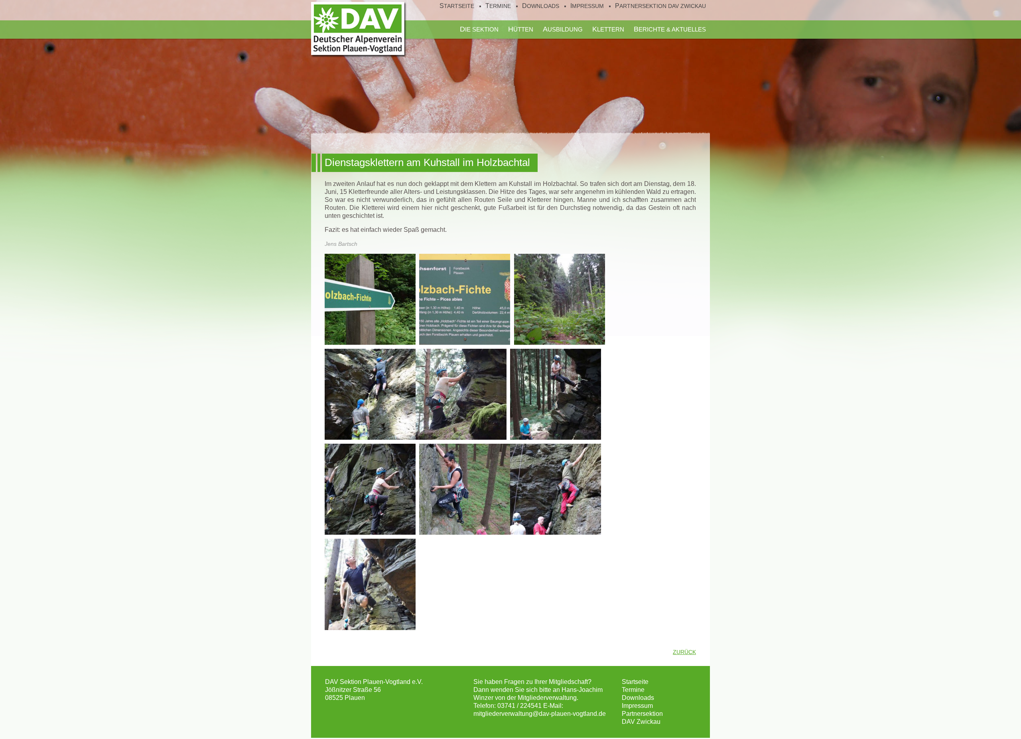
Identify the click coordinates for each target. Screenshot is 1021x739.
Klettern (608, 29)
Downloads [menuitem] (540, 6)
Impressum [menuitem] (587, 6)
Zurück (684, 652)
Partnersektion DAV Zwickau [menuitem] (660, 6)
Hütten (520, 29)
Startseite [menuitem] (457, 6)
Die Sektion (479, 29)
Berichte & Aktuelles (670, 29)
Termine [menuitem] (498, 6)
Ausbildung (563, 29)
